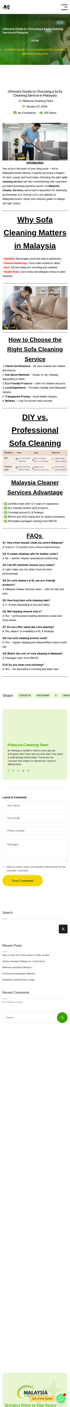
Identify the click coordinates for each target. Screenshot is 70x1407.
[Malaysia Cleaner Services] (6, 7)
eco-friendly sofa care (30, 194)
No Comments (27, 112)
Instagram (43, 695)
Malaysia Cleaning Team (37, 100)
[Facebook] (8, 770)
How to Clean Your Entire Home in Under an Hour (26, 955)
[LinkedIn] (23, 770)
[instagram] (13, 770)
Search (7, 912)
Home (35, 40)
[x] (18, 770)
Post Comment (22, 881)
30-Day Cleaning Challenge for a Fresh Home (23, 961)
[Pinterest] (28, 770)
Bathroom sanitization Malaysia (16, 967)
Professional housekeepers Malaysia (18, 973)
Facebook (25, 695)
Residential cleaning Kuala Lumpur (18, 979)
